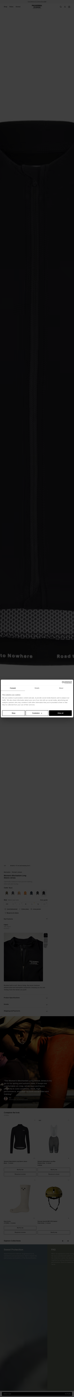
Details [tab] (37, 688)
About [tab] (61, 688)
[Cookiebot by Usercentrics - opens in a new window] (63, 682)
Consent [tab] (13, 688)
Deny (13, 713)
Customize (36, 713)
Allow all (60, 713)
